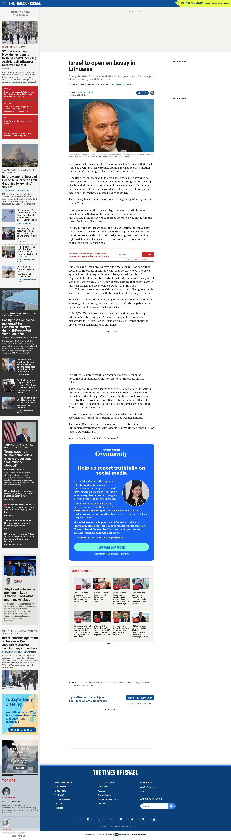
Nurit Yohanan (24, 391)
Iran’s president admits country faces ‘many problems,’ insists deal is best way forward (139, 598)
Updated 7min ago (17, 47)
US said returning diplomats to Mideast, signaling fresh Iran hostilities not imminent (19, 493)
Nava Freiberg (9, 191)
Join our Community (192, 3)
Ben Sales (17, 583)
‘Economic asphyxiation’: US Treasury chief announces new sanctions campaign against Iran (19, 508)
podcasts (58, 808)
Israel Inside (112, 683)
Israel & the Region (86, 683)
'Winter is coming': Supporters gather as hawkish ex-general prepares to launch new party (17, 108)
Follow (90, 92)
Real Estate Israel (62, 799)
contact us (102, 804)
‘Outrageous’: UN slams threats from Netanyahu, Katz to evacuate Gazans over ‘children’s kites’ (27, 215)
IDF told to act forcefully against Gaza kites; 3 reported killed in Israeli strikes (25, 272)
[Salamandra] (139, 834)
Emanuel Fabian (23, 191)
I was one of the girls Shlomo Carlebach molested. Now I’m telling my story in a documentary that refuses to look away (20, 809)
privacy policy (103, 787)
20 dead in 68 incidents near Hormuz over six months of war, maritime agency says (20, 523)
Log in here (147, 703)
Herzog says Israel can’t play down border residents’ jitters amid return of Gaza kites (27, 252)
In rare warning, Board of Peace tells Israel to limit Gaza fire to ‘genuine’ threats (19, 182)
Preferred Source (123, 84)
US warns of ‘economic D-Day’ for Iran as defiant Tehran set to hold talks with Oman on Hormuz (19, 538)
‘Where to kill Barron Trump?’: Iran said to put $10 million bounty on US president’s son (101, 630)
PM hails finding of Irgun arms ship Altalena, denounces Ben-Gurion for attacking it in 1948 (140, 631)
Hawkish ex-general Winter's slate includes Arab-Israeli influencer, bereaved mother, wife (19, 94)
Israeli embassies (77, 685)
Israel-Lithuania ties (126, 683)
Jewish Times (100, 683)
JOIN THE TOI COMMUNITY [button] (140, 698)
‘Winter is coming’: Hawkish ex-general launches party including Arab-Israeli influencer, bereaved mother (19, 58)
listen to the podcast (24, 730)
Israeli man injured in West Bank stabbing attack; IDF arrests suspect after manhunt (27, 403)
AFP (20, 223)
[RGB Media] (117, 834)
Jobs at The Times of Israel (108, 799)
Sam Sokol (20, 338)
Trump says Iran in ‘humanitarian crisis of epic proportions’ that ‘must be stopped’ (18, 458)
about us (101, 791)
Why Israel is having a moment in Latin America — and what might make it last (19, 594)
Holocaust (89, 685)
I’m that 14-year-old (12, 801)
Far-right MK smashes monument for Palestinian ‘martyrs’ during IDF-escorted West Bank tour (18, 327)
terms (145, 259)
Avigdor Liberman (142, 683)
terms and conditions (106, 782)
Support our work (111, 547)
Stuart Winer (77, 92)
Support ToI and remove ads (217, 3)
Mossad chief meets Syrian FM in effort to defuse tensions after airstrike (121, 630)
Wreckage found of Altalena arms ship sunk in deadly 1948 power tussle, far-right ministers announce (82, 631)
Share (144, 93)
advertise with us (104, 795)
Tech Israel (59, 795)
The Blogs (58, 804)
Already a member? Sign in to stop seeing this (111, 554)
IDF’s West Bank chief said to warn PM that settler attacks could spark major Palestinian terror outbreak (26, 365)
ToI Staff (5, 69)
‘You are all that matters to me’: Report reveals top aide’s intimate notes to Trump (82, 597)
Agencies (20, 412)
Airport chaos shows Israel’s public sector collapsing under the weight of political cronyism (121, 598)
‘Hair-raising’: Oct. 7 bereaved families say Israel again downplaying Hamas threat (27, 233)
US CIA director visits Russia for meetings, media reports (18, 134)
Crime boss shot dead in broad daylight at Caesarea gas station (100, 597)
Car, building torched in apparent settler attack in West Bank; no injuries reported (27, 384)
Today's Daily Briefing (19, 702)
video (56, 812)
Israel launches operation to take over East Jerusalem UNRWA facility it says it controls (20, 643)
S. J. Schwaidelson (9, 798)
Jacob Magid (11, 469)
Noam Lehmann (9, 652)
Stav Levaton (32, 338)
